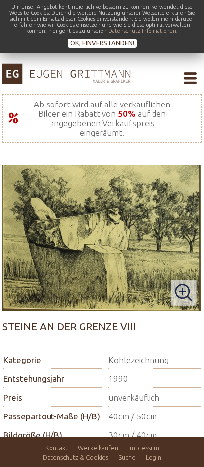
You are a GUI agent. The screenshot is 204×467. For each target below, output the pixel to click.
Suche (127, 457)
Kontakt (56, 447)
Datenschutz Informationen (142, 31)
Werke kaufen (98, 447)
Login (153, 457)
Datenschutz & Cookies (75, 457)
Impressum (143, 447)
